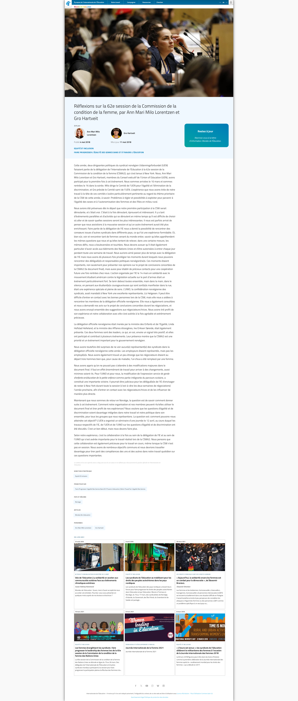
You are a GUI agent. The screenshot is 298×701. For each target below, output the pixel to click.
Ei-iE (68, 4)
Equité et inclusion (81, 476)
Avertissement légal (137, 697)
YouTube (146, 685)
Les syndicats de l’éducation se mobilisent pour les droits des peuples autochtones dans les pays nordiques (149, 571)
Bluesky (158, 685)
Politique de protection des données (156, 697)
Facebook (135, 685)
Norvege (78, 502)
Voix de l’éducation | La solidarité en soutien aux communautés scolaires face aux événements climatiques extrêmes (99, 569)
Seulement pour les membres (231, 2)
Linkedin (163, 685)
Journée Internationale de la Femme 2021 (149, 632)
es (226, 2)
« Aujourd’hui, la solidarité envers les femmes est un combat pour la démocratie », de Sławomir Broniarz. (200, 573)
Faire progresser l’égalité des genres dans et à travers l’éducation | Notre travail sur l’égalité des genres (110, 489)
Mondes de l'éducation (82, 6)
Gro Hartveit (99, 528)
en (220, 2)
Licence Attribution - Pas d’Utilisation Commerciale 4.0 (194, 693)
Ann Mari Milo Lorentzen (83, 528)
